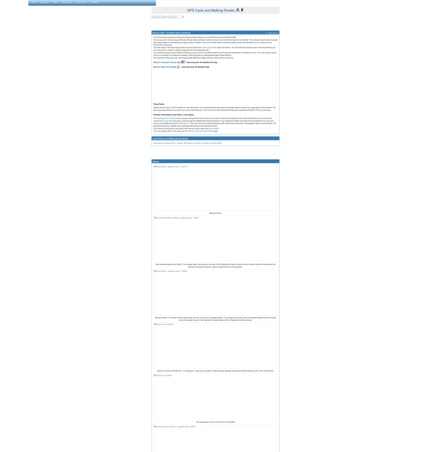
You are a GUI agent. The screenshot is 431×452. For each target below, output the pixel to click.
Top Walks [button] (93, 2)
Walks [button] (55, 2)
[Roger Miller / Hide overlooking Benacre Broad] (215, 239)
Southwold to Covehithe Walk (211, 143)
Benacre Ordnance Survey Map (167, 62)
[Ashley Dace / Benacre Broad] (215, 187)
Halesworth (184, 123)
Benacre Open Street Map (165, 67)
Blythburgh (188, 143)
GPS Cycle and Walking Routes (211, 10)
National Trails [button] (66, 2)
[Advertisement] (215, 24)
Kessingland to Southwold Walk (169, 118)
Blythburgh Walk (166, 120)
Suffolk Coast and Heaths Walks (200, 131)
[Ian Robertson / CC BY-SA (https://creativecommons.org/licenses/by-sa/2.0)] (215, 345)
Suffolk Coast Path (209, 47)
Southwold (196, 143)
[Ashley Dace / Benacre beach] (215, 292)
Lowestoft (215, 128)
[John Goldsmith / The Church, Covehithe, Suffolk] (215, 396)
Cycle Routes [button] (43, 2)
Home (34, 2)
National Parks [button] (81, 2)
